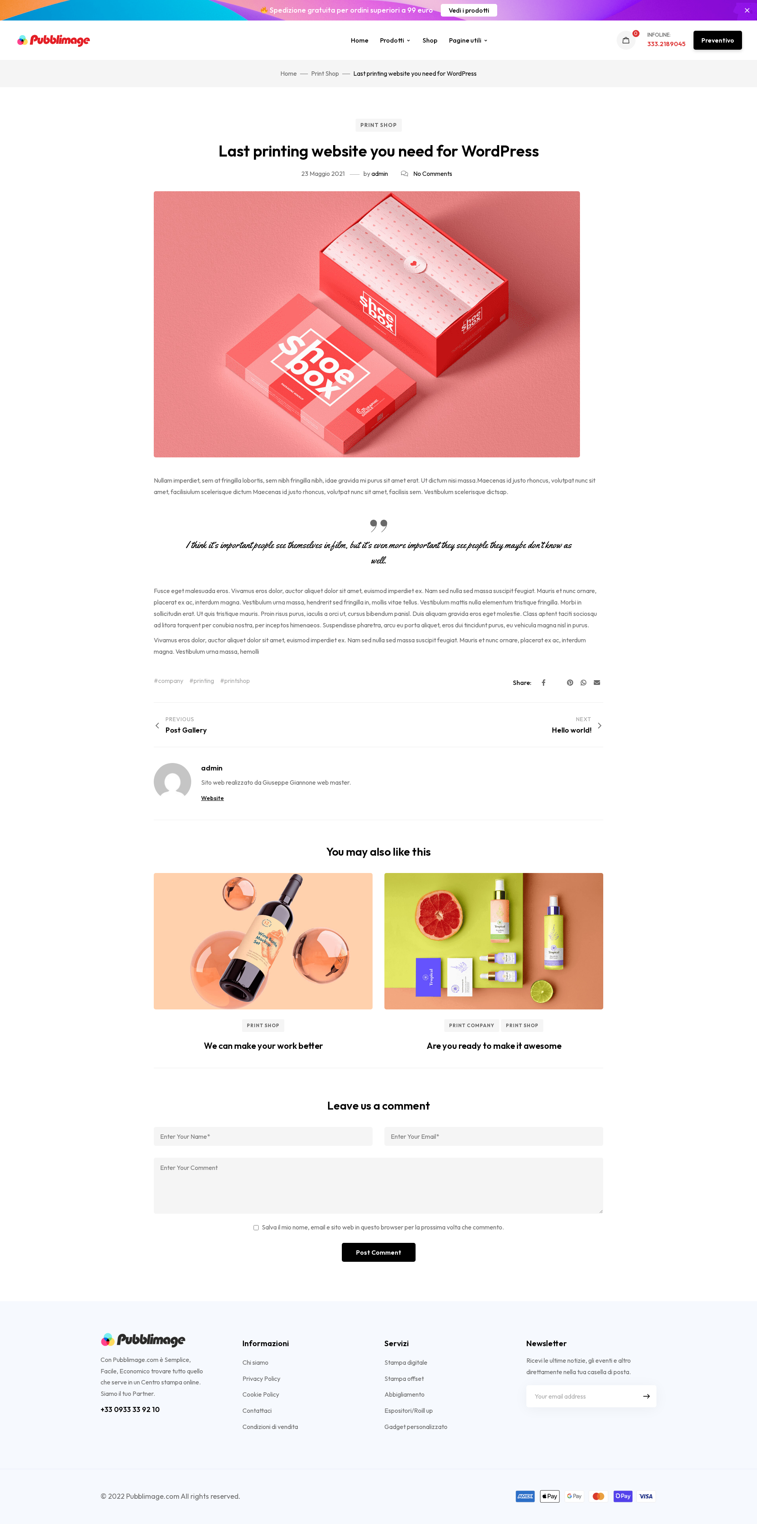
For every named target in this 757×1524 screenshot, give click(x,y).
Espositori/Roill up (408, 1410)
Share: (523, 682)
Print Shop (378, 125)
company (170, 681)
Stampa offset (404, 1378)
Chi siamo (255, 1362)
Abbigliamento (404, 1394)
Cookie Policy (260, 1394)
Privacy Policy (261, 1378)
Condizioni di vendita (270, 1427)
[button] (469, 10)
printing (204, 681)
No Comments (432, 173)
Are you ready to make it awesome (494, 1045)
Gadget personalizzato (415, 1427)
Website (212, 798)
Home (359, 40)
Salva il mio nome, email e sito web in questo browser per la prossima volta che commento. (383, 1227)
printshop (237, 681)
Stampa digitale (405, 1362)
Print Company (471, 1025)
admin (379, 173)
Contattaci (257, 1410)
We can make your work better (263, 1045)
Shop (430, 40)
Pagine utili (465, 40)
